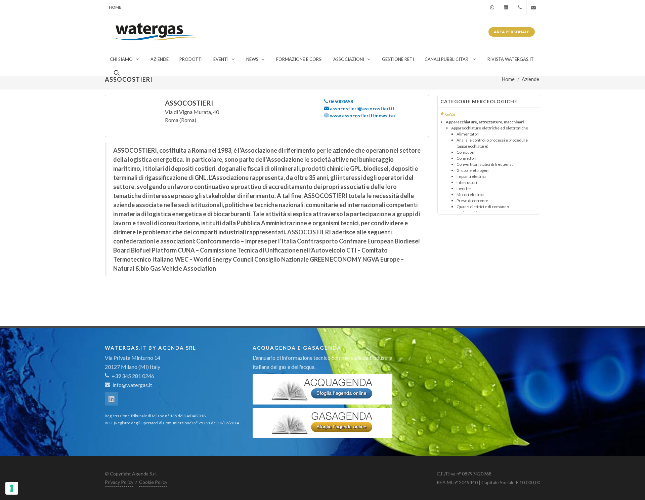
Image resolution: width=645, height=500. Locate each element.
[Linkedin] (506, 7)
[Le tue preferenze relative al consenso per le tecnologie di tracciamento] (11, 488)
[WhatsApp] (492, 7)
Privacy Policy (119, 482)
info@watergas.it (132, 385)
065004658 (340, 101)
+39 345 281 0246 (132, 376)
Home (115, 7)
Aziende (530, 79)
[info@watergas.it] (533, 7)
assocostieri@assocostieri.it (362, 108)
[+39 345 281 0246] (519, 7)
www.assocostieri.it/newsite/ (362, 115)
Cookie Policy (153, 482)
